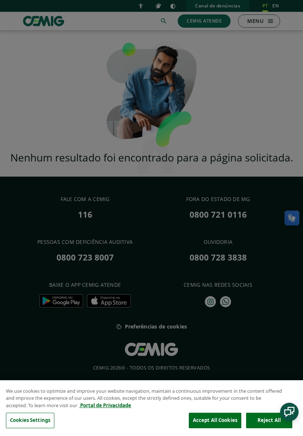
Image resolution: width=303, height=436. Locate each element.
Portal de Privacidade (105, 405)
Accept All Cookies (215, 420)
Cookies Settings (30, 420)
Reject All (269, 420)
